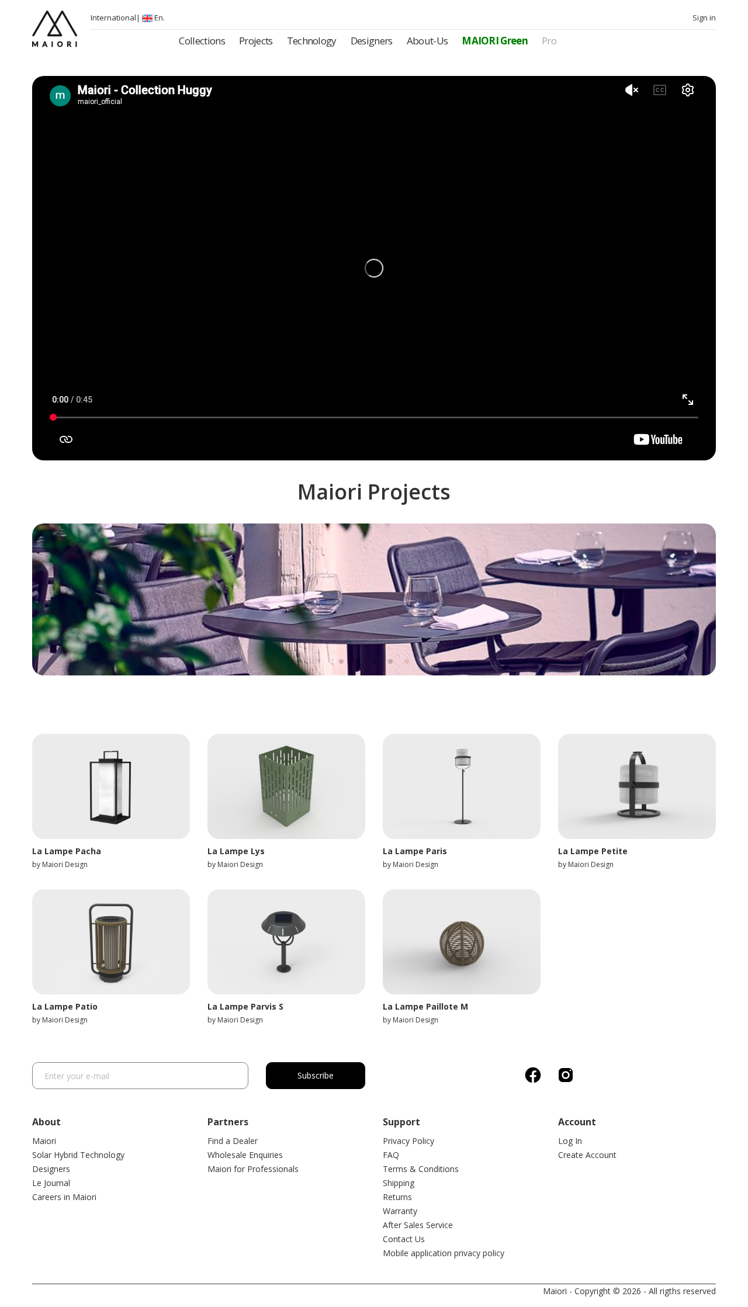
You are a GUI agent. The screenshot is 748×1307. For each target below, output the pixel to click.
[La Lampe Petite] (637, 786)
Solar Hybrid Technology (78, 1154)
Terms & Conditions (421, 1168)
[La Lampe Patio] (111, 941)
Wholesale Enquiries (245, 1154)
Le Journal (51, 1182)
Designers (51, 1168)
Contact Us (404, 1238)
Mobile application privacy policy (443, 1253)
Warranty (400, 1210)
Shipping (398, 1182)
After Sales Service (418, 1224)
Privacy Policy (408, 1140)
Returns (397, 1196)
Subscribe (315, 1075)
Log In (570, 1140)
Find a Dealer (232, 1140)
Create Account (587, 1154)
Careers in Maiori (64, 1196)
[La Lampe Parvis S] (286, 941)
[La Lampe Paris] (462, 786)
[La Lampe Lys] (286, 786)
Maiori (44, 1140)
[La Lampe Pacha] (111, 786)
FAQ (391, 1154)
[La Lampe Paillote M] (462, 941)
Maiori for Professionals (253, 1168)
